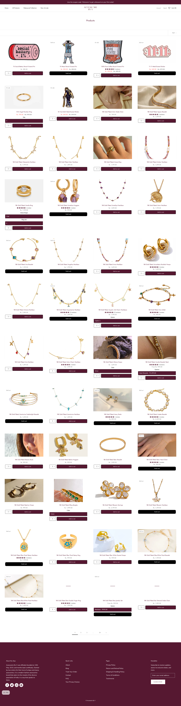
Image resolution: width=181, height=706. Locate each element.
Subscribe (158, 682)
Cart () (174, 8)
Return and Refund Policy (114, 668)
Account (159, 8)
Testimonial (110, 679)
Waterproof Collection (30, 8)
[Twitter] (12, 685)
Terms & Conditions (112, 675)
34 (100, 632)
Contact (68, 675)
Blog (67, 668)
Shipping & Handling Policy (115, 672)
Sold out (68, 73)
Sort (173, 33)
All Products (16, 8)
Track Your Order (71, 672)
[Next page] (106, 632)
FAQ (67, 679)
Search (165, 8)
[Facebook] (7, 685)
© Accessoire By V (90, 700)
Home (6, 8)
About (68, 665)
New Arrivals (44, 8)
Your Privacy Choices (73, 682)
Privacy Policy (110, 665)
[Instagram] (16, 685)
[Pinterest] (21, 685)
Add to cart (27, 73)
